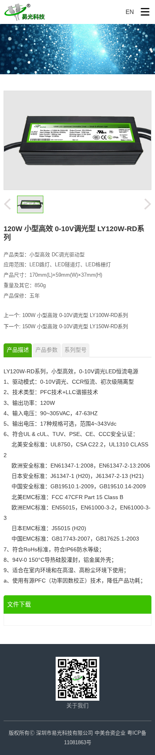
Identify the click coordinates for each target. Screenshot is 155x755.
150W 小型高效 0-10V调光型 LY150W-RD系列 (75, 326)
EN (130, 11)
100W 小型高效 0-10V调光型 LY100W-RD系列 (75, 315)
